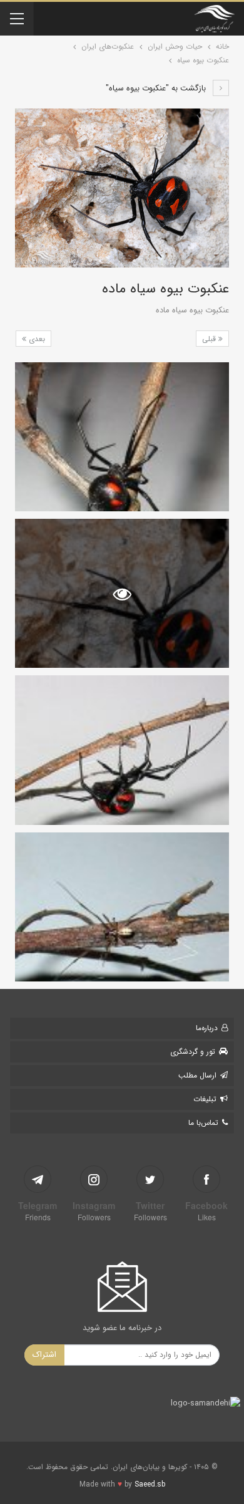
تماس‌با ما (203, 1123)
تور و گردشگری (192, 1052)
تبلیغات (204, 1099)
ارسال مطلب (197, 1075)
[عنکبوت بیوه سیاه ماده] (122, 436)
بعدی (35, 339)
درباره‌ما (207, 1028)
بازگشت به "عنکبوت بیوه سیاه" (157, 88)
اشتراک (44, 1354)
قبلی (210, 339)
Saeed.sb (150, 1484)
